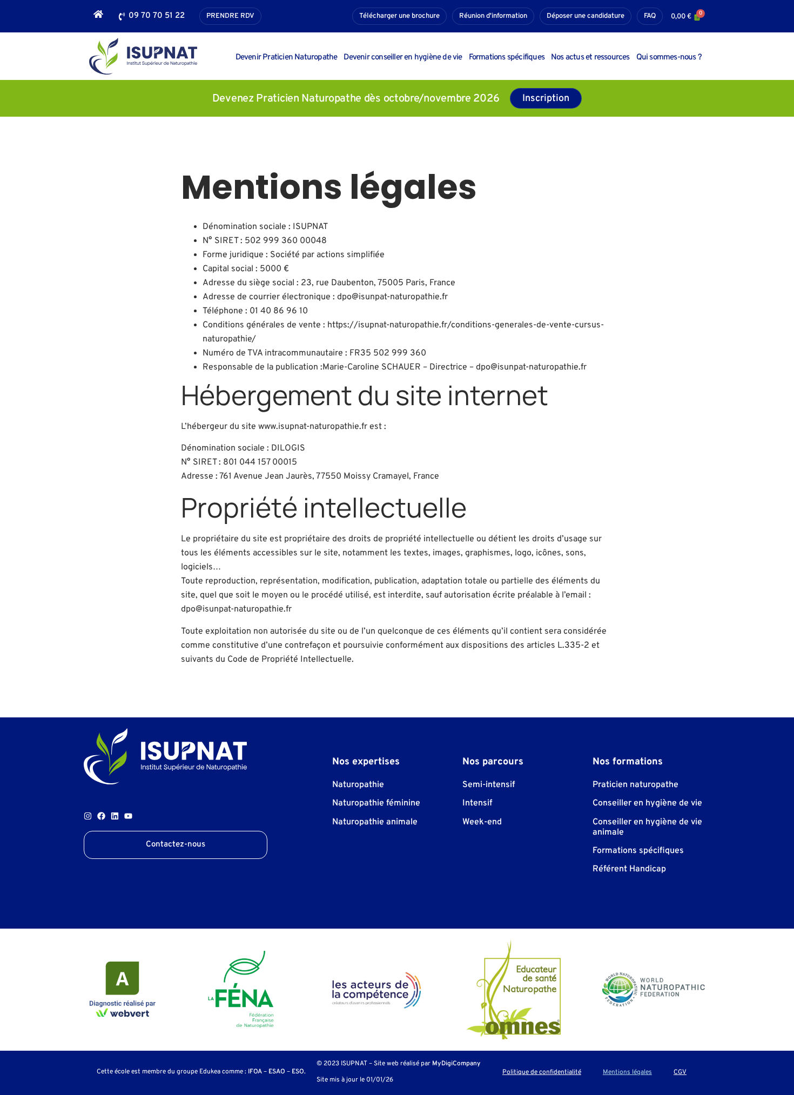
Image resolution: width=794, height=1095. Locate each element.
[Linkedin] (115, 816)
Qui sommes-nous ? (669, 57)
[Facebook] (101, 816)
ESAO (276, 1071)
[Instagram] (88, 816)
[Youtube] (128, 816)
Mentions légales (627, 1073)
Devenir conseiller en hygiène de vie (403, 57)
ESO (298, 1071)
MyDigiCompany (456, 1063)
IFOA (255, 1071)
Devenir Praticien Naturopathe (286, 57)
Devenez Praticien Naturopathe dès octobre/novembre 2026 (356, 99)
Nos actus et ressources (590, 57)
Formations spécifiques (506, 57)
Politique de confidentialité (541, 1073)
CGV (680, 1073)
